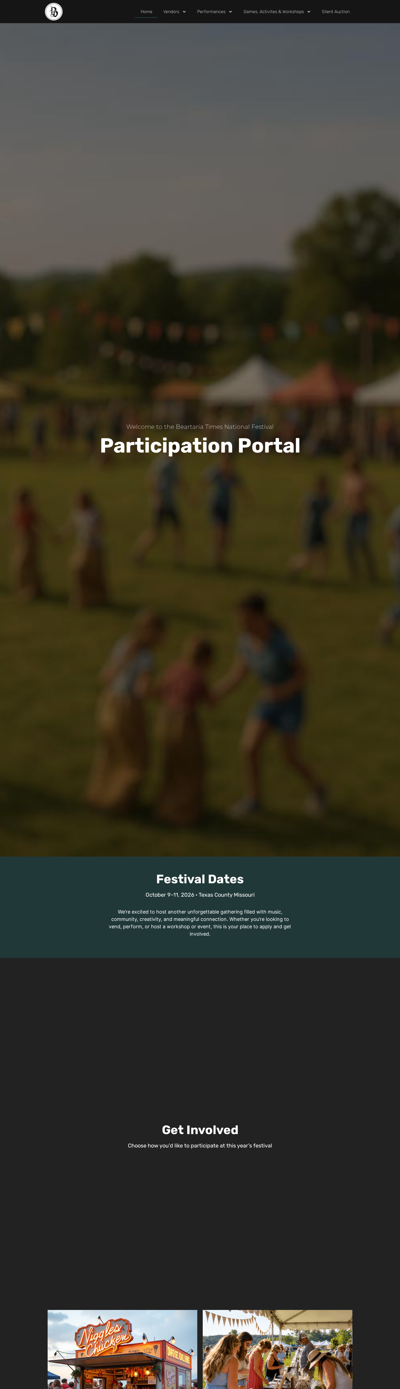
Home (146, 11)
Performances (211, 11)
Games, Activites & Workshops (274, 11)
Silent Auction (336, 11)
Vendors (171, 11)
